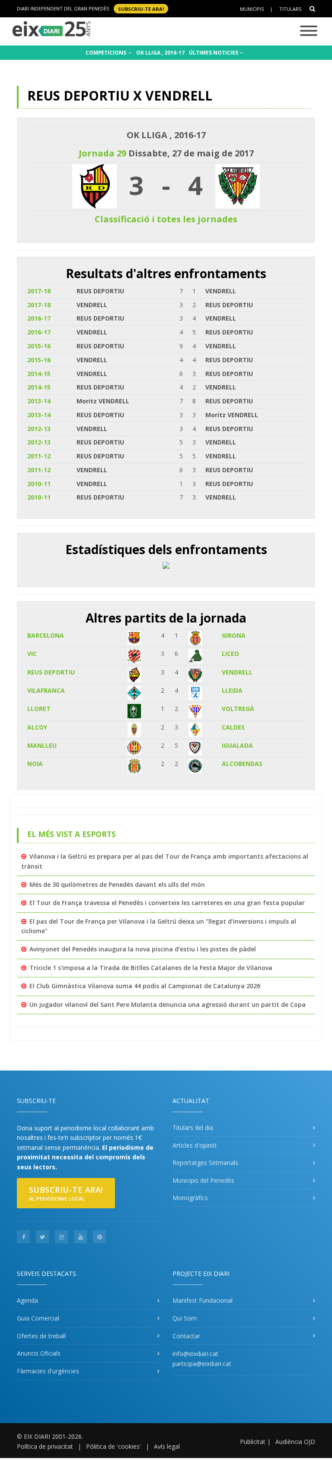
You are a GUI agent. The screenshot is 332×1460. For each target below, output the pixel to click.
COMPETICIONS (107, 52)
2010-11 (39, 484)
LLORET (39, 708)
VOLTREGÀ (238, 708)
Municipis (252, 9)
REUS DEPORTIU (51, 672)
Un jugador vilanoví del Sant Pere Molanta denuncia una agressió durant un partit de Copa (167, 1004)
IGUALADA (237, 745)
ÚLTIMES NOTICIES (214, 52)
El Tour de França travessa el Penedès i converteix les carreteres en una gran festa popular (167, 903)
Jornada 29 (102, 153)
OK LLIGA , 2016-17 (160, 52)
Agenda (27, 1300)
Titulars (290, 9)
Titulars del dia (192, 1127)
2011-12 (39, 456)
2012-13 (39, 429)
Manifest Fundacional (202, 1300)
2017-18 (39, 291)
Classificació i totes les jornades (166, 219)
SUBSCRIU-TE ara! (141, 8)
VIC (32, 653)
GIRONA (234, 635)
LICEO (230, 653)
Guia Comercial (38, 1318)
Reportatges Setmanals (205, 1162)
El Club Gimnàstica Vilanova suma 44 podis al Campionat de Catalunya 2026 (144, 986)
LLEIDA (232, 690)
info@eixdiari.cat (195, 1354)
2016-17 (39, 318)
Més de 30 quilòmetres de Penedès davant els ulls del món (117, 884)
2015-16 (39, 346)
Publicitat (252, 1441)
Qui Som (184, 1318)
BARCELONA (45, 635)
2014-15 (39, 374)
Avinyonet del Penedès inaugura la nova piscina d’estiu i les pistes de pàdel (142, 949)
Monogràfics (190, 1198)
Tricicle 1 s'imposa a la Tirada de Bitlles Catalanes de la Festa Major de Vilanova (150, 968)
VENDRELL (237, 672)
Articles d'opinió (194, 1145)
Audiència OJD (295, 1441)
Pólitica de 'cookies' (113, 1446)
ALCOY (37, 727)
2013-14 (39, 401)
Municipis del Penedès (203, 1180)
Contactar (186, 1336)
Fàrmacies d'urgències (48, 1371)
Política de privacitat (45, 1446)
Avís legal (167, 1446)
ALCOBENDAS (242, 763)
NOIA (35, 763)
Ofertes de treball (41, 1336)
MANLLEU (42, 745)
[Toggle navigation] (309, 31)
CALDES (233, 727)
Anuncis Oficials (39, 1353)
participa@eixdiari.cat (201, 1363)
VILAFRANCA (46, 690)
